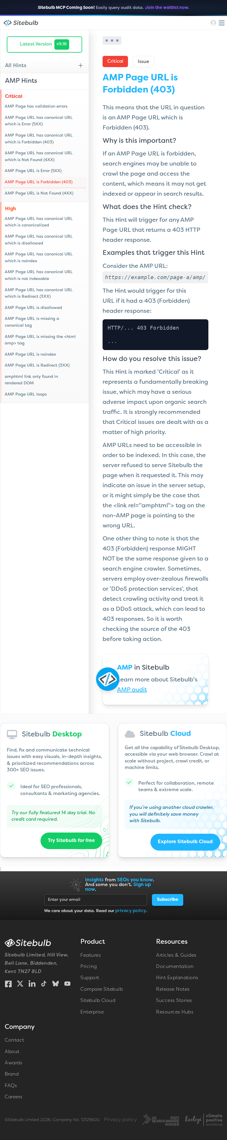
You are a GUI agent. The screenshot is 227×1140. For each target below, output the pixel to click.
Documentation (175, 966)
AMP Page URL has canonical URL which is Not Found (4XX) (39, 156)
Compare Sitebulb (101, 989)
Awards (13, 1063)
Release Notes (173, 989)
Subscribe (167, 900)
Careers (13, 1097)
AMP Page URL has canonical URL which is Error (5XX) (39, 121)
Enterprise (92, 1012)
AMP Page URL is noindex (30, 355)
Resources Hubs (174, 1012)
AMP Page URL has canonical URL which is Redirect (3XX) (39, 293)
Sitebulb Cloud (97, 1000)
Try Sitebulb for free (71, 840)
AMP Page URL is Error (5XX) (33, 171)
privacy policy (130, 911)
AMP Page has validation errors (36, 107)
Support (89, 978)
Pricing (88, 966)
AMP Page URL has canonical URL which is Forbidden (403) (39, 139)
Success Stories (174, 1000)
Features (90, 955)
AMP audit (132, 690)
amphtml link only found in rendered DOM (31, 380)
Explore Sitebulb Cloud (185, 842)
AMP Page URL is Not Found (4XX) (39, 193)
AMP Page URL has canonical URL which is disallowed (39, 240)
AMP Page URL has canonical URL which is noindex (39, 257)
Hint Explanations (177, 978)
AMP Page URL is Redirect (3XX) (37, 365)
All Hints (15, 65)
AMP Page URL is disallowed (33, 308)
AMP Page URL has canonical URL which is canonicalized (39, 222)
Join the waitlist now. (167, 8)
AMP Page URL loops (26, 394)
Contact (14, 1040)
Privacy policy (120, 1120)
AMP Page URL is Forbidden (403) (38, 182)
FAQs (11, 1086)
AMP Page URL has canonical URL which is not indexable (39, 275)
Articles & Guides (176, 955)
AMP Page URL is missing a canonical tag (32, 322)
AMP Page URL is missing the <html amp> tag (40, 340)
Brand (12, 1074)
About (12, 1052)
